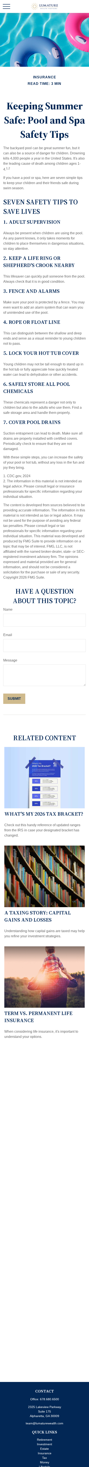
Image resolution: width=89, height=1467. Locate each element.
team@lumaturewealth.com (44, 1423)
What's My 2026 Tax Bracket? (43, 813)
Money (44, 1462)
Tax (44, 1457)
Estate (44, 1448)
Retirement (44, 1439)
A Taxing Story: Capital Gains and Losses (37, 916)
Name (8, 609)
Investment (44, 1444)
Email (7, 635)
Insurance (44, 1453)
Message (10, 660)
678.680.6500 (49, 1399)
